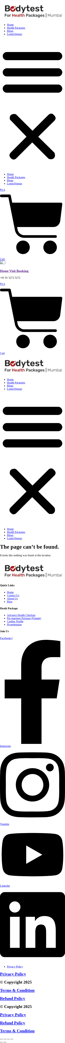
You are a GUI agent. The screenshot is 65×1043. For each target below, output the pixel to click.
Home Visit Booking (14, 271)
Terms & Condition (17, 990)
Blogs (10, 30)
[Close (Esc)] (11, 1039)
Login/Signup (14, 34)
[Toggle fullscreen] (4, 1039)
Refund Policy (12, 998)
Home (10, 24)
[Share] (8, 1039)
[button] (32, 104)
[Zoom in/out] (1, 1039)
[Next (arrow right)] (4, 1042)
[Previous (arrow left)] (1, 1042)
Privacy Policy (13, 974)
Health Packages (16, 27)
